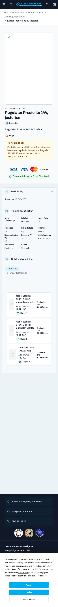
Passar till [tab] (12, 269)
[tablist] (17, 271)
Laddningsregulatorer (14, 17)
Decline (29, 592)
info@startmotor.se (17, 156)
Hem (6, 13)
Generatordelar (35, 13)
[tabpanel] (29, 328)
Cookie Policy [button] (23, 572)
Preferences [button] (42, 576)
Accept (29, 585)
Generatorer (18, 13)
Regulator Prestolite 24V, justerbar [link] (21, 21)
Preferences (29, 600)
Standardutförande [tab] (17, 273)
